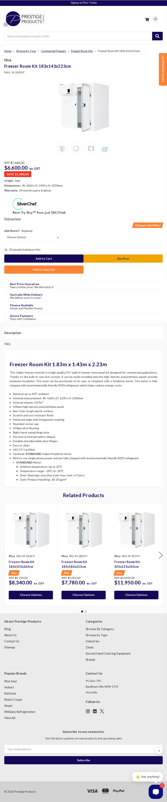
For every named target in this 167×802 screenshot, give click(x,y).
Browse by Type (96, 635)
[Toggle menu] (5, 24)
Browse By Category (100, 629)
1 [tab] (82, 612)
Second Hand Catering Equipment (108, 653)
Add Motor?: (18, 230)
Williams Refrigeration (19, 712)
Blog (7, 629)
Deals (90, 647)
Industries (92, 641)
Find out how (12, 218)
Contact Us (11, 641)
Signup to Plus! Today (84, 2)
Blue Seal (10, 681)
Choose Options (31, 594)
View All (9, 718)
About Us (10, 635)
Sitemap (9, 647)
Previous (5, 555)
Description (12, 333)
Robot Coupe (13, 699)
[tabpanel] (30, 554)
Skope (8, 705)
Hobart (9, 687)
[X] (102, 711)
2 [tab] (86, 612)
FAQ (7, 344)
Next (161, 555)
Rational (10, 693)
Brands (90, 659)
